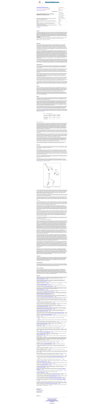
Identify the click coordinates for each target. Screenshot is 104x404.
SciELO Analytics (61, 16)
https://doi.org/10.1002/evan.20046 (41, 372)
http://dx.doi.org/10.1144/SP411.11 (41, 289)
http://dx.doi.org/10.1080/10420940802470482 (46, 314)
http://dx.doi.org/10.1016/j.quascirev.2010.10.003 (42, 306)
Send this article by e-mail (62, 18)
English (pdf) (61, 12)
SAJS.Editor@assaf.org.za (52, 403)
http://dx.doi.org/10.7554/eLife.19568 (41, 334)
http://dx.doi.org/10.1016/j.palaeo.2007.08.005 (42, 281)
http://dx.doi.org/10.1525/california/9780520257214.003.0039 (56, 356)
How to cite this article (62, 15)
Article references (61, 14)
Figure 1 (49, 51)
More (59, 23)
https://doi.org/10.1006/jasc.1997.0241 (42, 361)
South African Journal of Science (42, 7)
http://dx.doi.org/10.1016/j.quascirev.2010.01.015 (56, 377)
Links (49, 281)
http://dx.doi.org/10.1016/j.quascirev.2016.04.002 (47, 296)
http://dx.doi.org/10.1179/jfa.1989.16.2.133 (48, 286)
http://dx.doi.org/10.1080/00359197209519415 (42, 284)
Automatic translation (62, 17)
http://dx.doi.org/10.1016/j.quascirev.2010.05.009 (51, 383)
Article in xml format (62, 13)
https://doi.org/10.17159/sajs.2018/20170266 (41, 10)
